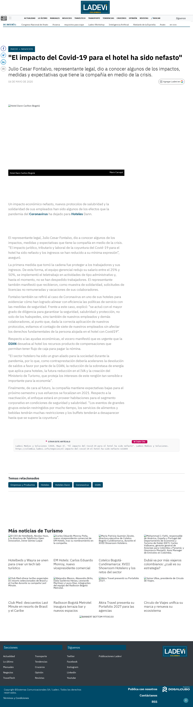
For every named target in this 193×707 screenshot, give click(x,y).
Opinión (133, 18)
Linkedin (71, 672)
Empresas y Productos (23, 484)
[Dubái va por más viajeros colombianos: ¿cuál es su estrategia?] (164, 546)
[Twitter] (3, 55)
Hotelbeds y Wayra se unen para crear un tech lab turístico (28, 564)
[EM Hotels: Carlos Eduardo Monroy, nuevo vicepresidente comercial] (74, 546)
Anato (162, 24)
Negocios (67, 18)
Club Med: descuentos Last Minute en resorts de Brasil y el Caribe (28, 606)
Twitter (71, 656)
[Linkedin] (3, 62)
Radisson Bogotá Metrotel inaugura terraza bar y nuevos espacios (72, 606)
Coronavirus (38, 214)
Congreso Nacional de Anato (34, 24)
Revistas (144, 18)
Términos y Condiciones (16, 697)
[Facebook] (3, 48)
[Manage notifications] (186, 700)
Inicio (14, 49)
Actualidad (29, 18)
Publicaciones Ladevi (110, 656)
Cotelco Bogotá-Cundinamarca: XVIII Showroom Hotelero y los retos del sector (117, 566)
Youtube (71, 677)
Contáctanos (148, 695)
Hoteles (77, 214)
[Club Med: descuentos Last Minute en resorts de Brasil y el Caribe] (28, 588)
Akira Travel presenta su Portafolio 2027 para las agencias (116, 606)
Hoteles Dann (62, 484)
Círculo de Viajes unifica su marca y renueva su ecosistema (163, 606)
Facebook (72, 661)
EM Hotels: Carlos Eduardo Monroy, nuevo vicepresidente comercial (73, 564)
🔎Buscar (155, 18)
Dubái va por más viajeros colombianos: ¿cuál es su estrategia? (163, 564)
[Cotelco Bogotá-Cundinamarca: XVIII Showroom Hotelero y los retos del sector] (119, 546)
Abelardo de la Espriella (144, 24)
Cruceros (121, 18)
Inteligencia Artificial (119, 24)
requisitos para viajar (74, 24)
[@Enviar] (3, 68)
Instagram (72, 667)
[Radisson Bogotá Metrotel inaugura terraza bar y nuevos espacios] (74, 588)
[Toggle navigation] (9, 18)
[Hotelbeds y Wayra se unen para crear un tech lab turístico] (28, 546)
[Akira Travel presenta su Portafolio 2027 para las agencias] (119, 588)
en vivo (173, 24)
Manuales (55, 18)
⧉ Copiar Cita (139, 442)
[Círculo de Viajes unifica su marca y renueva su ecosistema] (164, 588)
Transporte (94, 18)
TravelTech (79, 18)
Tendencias (108, 18)
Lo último (42, 18)
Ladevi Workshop (96, 24)
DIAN (12, 343)
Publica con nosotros (142, 689)
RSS (154, 702)
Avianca (56, 24)
